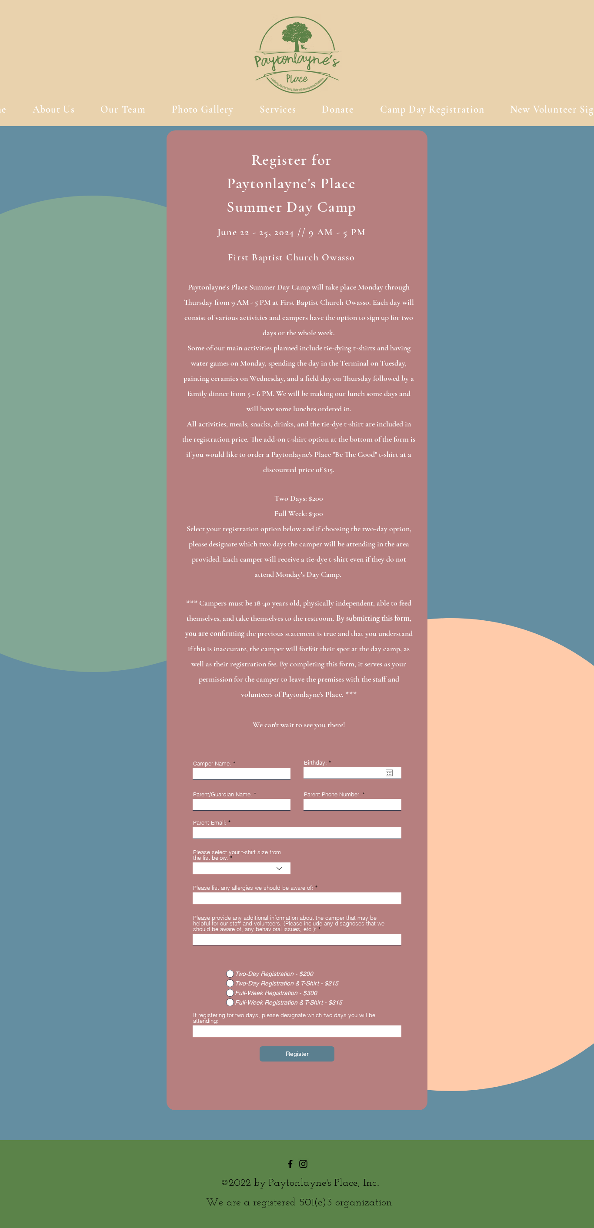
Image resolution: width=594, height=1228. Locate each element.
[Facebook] (290, 1163)
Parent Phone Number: (332, 794)
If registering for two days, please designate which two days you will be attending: (284, 1018)
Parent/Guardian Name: (222, 794)
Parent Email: (210, 822)
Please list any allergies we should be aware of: (253, 888)
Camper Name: (212, 763)
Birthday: (319, 762)
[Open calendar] (389, 772)
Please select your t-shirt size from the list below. (237, 855)
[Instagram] (303, 1163)
